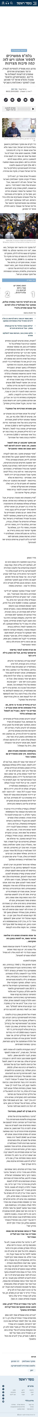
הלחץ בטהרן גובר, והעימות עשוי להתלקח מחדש (18, 334)
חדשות (31, 1390)
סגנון (14, 1390)
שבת (23, 1394)
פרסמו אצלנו (21, 1404)
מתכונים (13, 1392)
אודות (32, 1407)
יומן (32, 1394)
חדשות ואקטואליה (19, 50)
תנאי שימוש (21, 1409)
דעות (32, 1392)
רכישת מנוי (30, 1409)
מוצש (23, 1392)
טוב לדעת (13, 1394)
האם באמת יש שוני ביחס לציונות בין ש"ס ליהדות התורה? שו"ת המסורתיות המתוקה (19, 289)
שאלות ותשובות (13, 1405)
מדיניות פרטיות (20, 1407)
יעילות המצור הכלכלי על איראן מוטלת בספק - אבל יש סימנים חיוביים (19, 327)
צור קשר (31, 1404)
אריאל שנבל (22, 89)
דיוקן (23, 1390)
